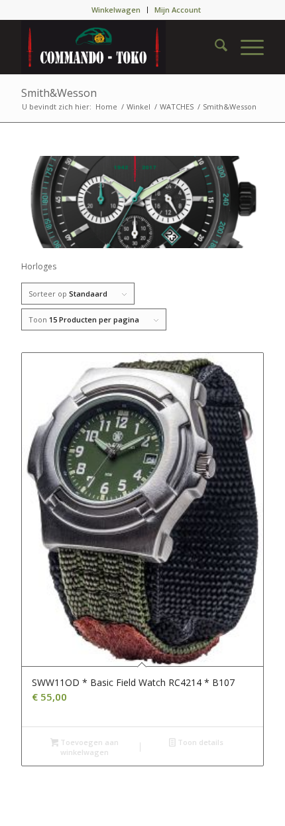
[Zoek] (214, 47)
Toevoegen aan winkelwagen (88, 747)
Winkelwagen (116, 10)
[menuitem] (116, 10)
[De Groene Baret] (118, 47)
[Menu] (245, 47)
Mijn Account (177, 10)
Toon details (199, 742)
